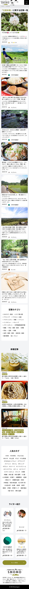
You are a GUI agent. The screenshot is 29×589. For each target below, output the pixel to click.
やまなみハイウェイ (10, 461)
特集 (14, 330)
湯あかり (8, 480)
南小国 (11, 474)
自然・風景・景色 (9, 333)
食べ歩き (11, 491)
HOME (2, 6)
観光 (4, 488)
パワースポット (8, 325)
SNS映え (13, 456)
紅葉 (14, 485)
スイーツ (12, 466)
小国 (24, 474)
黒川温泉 (18, 491)
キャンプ (16, 322)
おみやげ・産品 (8, 314)
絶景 (18, 485)
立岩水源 (8, 6)
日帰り (13, 477)
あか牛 (6, 458)
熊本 (23, 480)
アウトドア (7, 317)
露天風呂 (23, 488)
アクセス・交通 (16, 317)
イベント (21, 320)
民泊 (5, 330)
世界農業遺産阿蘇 (20, 325)
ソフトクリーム (21, 466)
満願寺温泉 (16, 480)
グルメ (6, 466)
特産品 (6, 483)
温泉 (10, 330)
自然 (23, 485)
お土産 (12, 458)
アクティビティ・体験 (10, 320)
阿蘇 (9, 488)
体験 (23, 472)
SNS (7, 456)
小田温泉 (6, 477)
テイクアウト (8, 469)
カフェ (15, 464)
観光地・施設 (20, 333)
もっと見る (14, 563)
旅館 (22, 328)
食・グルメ (14, 336)
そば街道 (23, 458)
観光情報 (6, 336)
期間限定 (19, 477)
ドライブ (22, 469)
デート (16, 469)
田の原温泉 (13, 483)
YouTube (21, 456)
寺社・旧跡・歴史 (14, 328)
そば (17, 458)
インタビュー (7, 322)
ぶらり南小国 (19, 314)
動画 (5, 328)
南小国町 (17, 474)
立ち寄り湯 (22, 483)
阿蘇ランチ (16, 488)
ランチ (18, 472)
